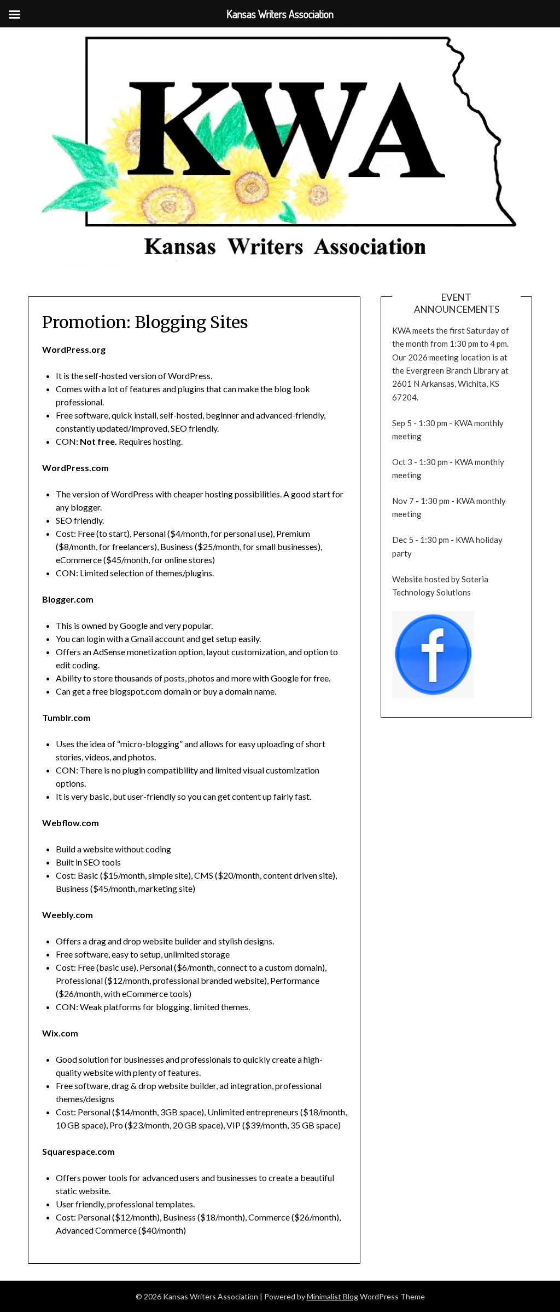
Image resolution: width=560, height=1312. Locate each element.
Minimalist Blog (332, 1296)
